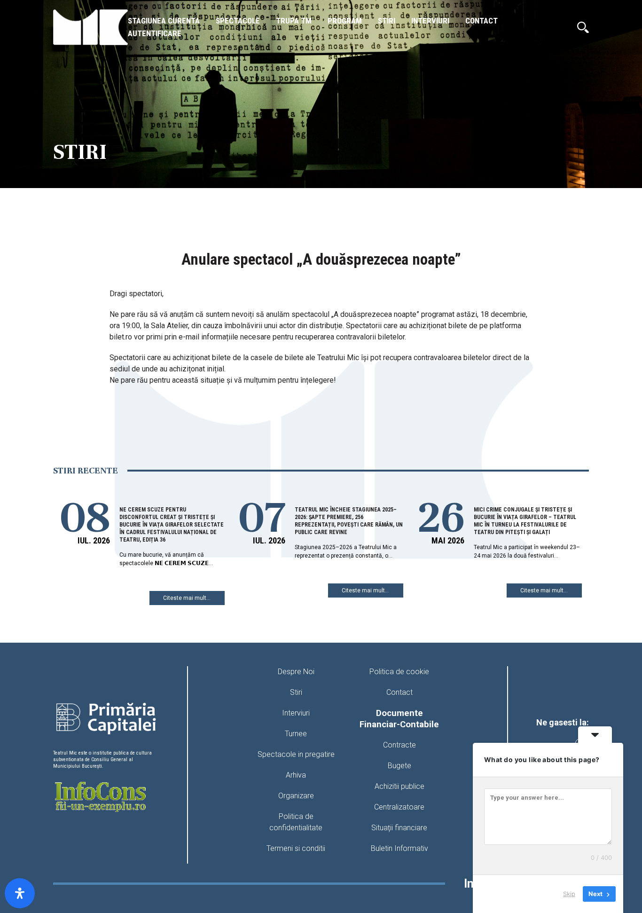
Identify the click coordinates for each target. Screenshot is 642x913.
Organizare (296, 795)
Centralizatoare (399, 807)
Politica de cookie (399, 671)
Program (345, 20)
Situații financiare (399, 827)
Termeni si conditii (295, 848)
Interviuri (430, 20)
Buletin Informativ (399, 848)
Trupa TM (294, 20)
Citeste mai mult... (187, 598)
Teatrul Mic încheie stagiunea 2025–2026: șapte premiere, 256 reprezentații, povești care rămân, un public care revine (349, 520)
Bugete (399, 765)
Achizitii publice (399, 786)
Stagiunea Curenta (164, 20)
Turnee (296, 733)
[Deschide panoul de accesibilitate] (20, 893)
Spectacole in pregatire (296, 754)
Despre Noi (296, 671)
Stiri (386, 20)
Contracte (399, 744)
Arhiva (296, 775)
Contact (481, 20)
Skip (569, 893)
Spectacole (238, 20)
